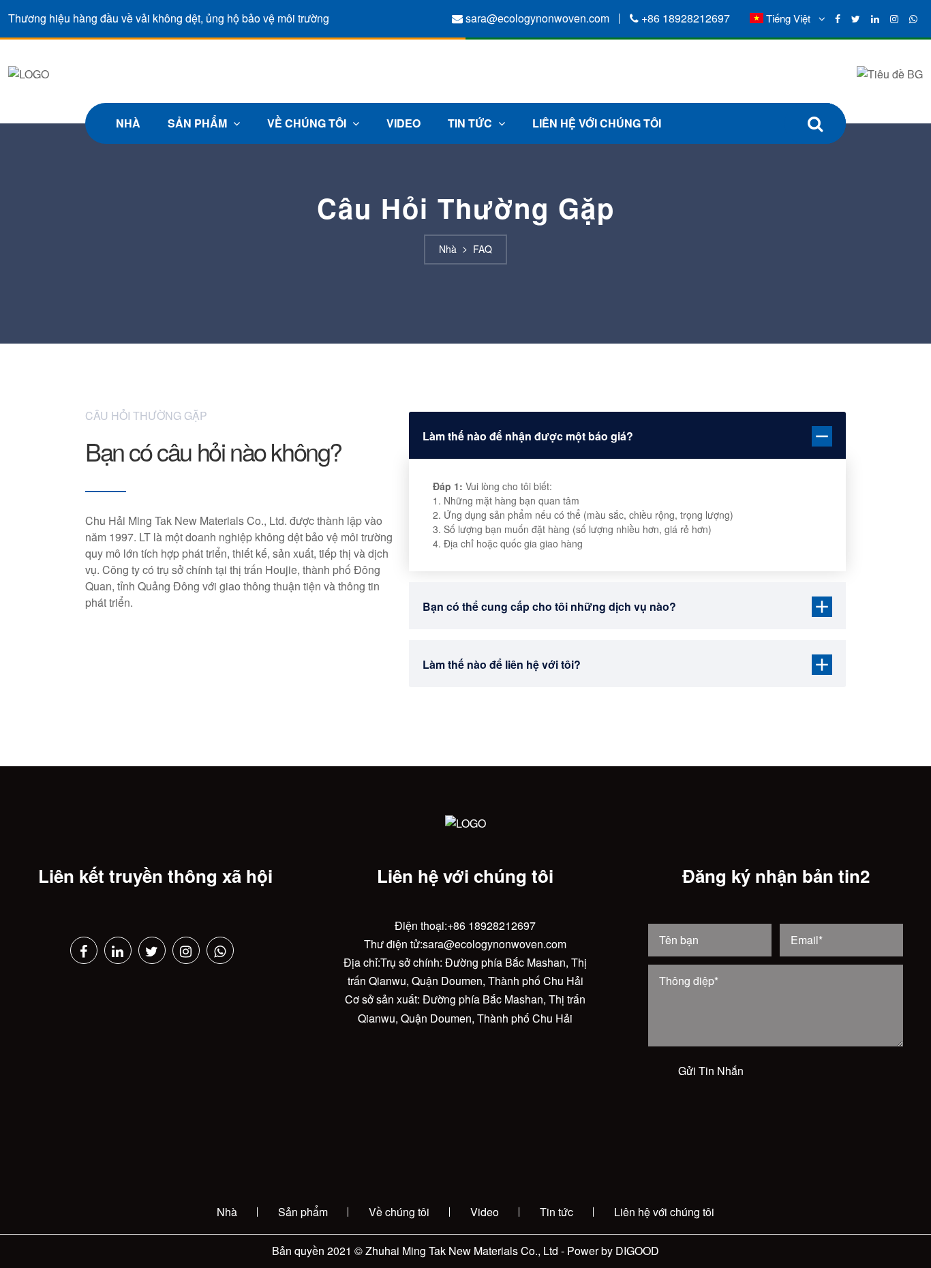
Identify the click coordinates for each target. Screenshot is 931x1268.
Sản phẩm (199, 123)
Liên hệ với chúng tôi (596, 123)
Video (403, 123)
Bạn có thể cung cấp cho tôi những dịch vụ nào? (549, 606)
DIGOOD (637, 1250)
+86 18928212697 (685, 18)
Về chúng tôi (308, 123)
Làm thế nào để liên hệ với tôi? (502, 664)
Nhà (128, 123)
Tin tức (471, 123)
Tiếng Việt (788, 18)
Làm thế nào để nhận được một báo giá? (528, 436)
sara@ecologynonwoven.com (537, 18)
